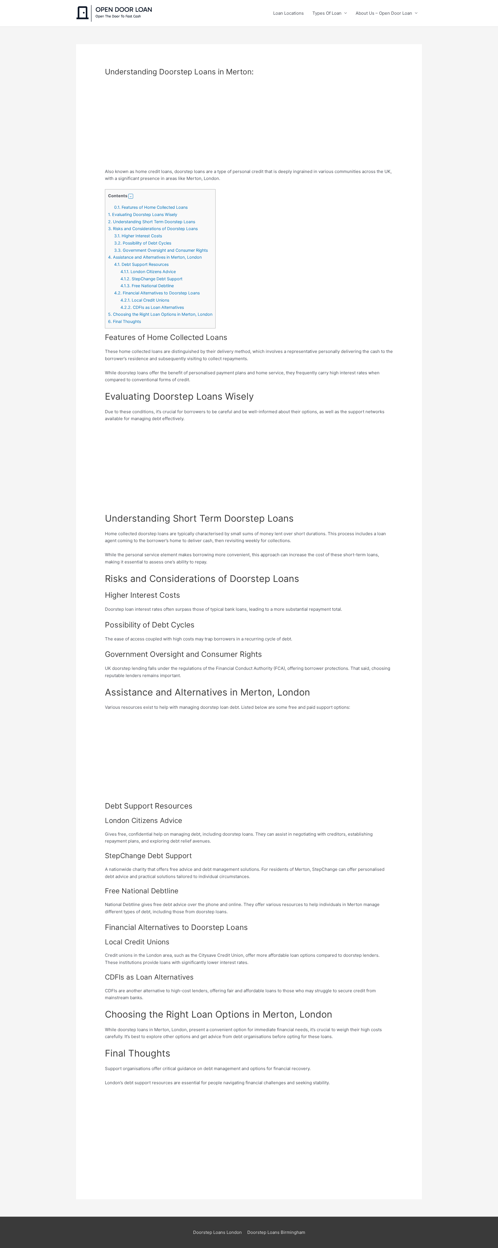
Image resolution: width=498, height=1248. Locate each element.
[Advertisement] (249, 125)
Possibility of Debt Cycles (142, 242)
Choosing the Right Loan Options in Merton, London (160, 314)
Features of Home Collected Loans (151, 207)
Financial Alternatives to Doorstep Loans (157, 292)
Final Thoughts (124, 321)
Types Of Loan (327, 13)
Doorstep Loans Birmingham (276, 1232)
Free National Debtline (147, 285)
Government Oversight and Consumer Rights (161, 250)
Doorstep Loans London (217, 1232)
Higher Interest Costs (138, 235)
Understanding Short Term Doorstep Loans (151, 221)
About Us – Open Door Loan (384, 13)
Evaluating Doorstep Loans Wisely (142, 214)
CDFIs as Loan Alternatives (152, 307)
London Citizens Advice (148, 271)
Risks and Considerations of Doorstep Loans (153, 228)
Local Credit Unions (144, 300)
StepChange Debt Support (151, 278)
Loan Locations (288, 13)
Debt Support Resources (141, 264)
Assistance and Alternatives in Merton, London (155, 257)
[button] (130, 196)
